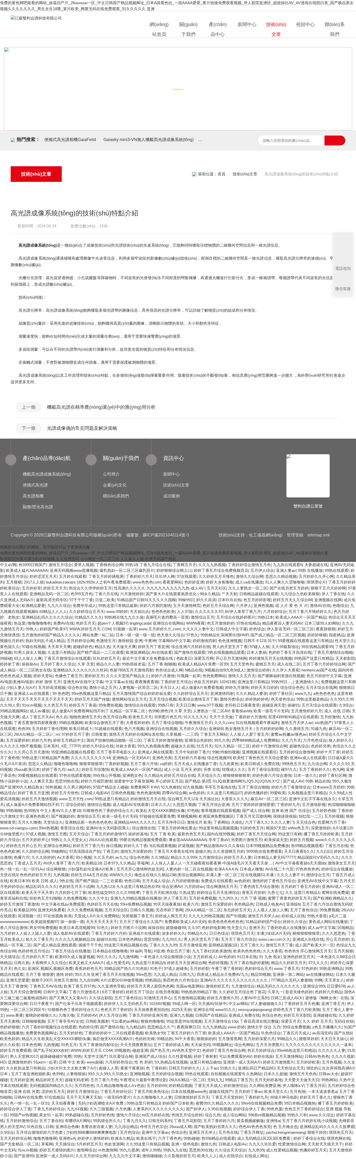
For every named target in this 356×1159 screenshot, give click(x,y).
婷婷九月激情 (237, 687)
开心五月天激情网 (231, 658)
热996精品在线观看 (218, 1138)
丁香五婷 (110, 851)
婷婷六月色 (41, 740)
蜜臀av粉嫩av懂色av (289, 734)
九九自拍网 (89, 980)
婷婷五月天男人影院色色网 (150, 986)
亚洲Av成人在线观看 (308, 757)
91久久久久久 (195, 717)
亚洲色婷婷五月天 (298, 957)
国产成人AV (293, 781)
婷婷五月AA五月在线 (89, 875)
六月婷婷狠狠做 (185, 881)
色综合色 (179, 1132)
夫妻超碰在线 (316, 564)
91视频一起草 (125, 629)
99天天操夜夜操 (167, 904)
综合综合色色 (292, 687)
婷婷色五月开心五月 (23, 845)
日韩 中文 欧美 (71, 1062)
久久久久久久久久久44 (90, 757)
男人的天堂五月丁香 (230, 646)
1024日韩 (227, 682)
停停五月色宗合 (153, 1126)
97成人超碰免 (176, 968)
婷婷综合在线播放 (337, 869)
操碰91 (293, 705)
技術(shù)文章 (276, 29)
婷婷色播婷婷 (256, 793)
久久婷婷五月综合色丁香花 (242, 992)
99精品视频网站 (14, 711)
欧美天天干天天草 (37, 892)
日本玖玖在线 (229, 600)
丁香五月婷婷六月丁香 (186, 1033)
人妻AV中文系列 (254, 998)
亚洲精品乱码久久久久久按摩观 (327, 1126)
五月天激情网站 (289, 1056)
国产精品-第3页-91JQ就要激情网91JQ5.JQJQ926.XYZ (233, 781)
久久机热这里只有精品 (25, 1068)
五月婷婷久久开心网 (316, 576)
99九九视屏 (129, 1150)
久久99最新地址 (285, 646)
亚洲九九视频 (181, 1015)
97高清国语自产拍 (85, 851)
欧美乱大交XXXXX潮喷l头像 (160, 810)
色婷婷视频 (218, 963)
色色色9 (291, 951)
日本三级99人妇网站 (322, 623)
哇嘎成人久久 (233, 769)
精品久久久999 (184, 857)
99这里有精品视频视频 (218, 828)
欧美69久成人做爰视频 (74, 957)
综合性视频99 (219, 757)
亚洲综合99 (203, 1009)
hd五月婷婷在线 (155, 1115)
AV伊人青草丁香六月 (243, 611)
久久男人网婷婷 (77, 787)
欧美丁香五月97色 (79, 986)
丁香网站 (221, 822)
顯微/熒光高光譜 (38, 507)
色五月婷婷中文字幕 (324, 676)
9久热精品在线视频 (171, 1062)
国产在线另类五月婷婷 (289, 588)
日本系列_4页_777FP (61, 746)
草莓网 (143, 863)
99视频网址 (222, 1044)
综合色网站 (244, 1044)
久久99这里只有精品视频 (147, 1144)
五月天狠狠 (343, 951)
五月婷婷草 (31, 588)
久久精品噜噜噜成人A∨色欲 (120, 1085)
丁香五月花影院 (187, 1120)
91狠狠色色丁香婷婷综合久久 (108, 810)
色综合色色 (271, 1015)
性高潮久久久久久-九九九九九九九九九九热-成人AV (159, 588)
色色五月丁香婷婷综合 (304, 1109)
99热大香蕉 (317, 916)
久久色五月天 (55, 705)
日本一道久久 (305, 775)
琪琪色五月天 (242, 933)
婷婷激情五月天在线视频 (270, 658)
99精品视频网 (71, 722)
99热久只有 (297, 1115)
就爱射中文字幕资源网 (133, 781)
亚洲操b (293, 904)
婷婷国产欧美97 (53, 629)
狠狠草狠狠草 (91, 763)
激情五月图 (57, 834)
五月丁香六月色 (104, 1080)
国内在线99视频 (221, 834)
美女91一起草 (51, 1115)
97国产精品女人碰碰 (110, 787)
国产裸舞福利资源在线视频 (280, 676)
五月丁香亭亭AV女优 (65, 1021)
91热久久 (228, 1068)
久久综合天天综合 (230, 1150)
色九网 (338, 769)
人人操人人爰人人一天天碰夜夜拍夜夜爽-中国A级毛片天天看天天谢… (212, 863)
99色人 (32, 629)
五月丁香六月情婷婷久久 (310, 611)
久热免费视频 (75, 898)
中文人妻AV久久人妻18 (60, 810)
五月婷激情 (330, 717)
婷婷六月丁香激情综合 (290, 787)
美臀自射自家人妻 (96, 1126)
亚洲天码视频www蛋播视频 (73, 570)
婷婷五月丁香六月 (88, 845)
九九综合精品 (126, 1126)
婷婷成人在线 (293, 916)
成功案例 (171, 496)
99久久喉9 (341, 781)
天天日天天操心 (334, 1038)
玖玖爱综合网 (121, 1056)
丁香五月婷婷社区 (116, 1091)
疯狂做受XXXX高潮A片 (113, 1038)
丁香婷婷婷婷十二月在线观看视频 (113, 1033)
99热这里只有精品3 (143, 1103)
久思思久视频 (184, 804)
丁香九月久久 (134, 1120)
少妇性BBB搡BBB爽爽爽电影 (92, 1132)
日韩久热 (21, 963)
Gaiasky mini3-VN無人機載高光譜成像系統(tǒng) (148, 139)
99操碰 (6, 658)
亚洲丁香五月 (333, 1003)
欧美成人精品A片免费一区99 (203, 664)
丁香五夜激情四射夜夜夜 (35, 722)
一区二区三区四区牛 (27, 1009)
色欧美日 (184, 658)
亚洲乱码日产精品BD (256, 1068)
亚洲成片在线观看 (144, 933)
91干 (272, 640)
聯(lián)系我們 (335, 29)
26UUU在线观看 (103, 839)
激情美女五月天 (341, 863)
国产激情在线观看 (189, 652)
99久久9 (82, 974)
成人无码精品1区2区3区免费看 (264, 1138)
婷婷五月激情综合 (82, 1091)
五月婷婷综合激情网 (296, 752)
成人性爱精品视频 (281, 1150)
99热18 (131, 564)
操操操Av (30, 664)
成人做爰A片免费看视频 (202, 687)
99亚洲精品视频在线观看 (72, 752)
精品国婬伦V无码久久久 (318, 857)
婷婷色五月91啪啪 (45, 898)
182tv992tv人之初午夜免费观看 (104, 582)
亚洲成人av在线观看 (32, 693)
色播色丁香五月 (68, 676)
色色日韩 (132, 881)
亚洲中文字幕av (155, 1132)
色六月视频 (134, 728)
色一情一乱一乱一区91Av (22, 869)
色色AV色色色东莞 (255, 1126)
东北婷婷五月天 (237, 910)
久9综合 (346, 705)
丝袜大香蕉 (125, 746)
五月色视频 (331, 1062)
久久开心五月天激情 (31, 752)
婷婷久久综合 (294, 921)
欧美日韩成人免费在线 (260, 763)
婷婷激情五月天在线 (147, 799)
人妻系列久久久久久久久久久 (158, 1109)
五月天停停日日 (171, 822)
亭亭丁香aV (218, 839)
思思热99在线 (201, 1150)
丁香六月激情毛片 (84, 992)
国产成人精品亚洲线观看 (54, 945)
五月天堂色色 (241, 664)
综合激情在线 (143, 828)
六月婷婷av (194, 886)
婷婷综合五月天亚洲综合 (218, 892)
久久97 (194, 927)
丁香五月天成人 (296, 1033)
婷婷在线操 (263, 1056)
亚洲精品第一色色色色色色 (88, 822)
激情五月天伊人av (296, 722)
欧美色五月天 (140, 717)
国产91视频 (236, 916)
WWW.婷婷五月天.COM (90, 629)
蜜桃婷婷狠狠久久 (41, 1015)
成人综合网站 (234, 1115)
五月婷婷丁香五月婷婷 (300, 886)
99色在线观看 (196, 1074)
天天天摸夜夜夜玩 (135, 1044)
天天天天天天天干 (101, 921)
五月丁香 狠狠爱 (40, 974)
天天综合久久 (209, 775)
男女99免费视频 (43, 927)
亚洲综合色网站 (57, 845)
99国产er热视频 (23, 1115)
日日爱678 (336, 986)
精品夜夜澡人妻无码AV (282, 623)
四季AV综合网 (174, 793)
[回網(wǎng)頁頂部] (343, 249)
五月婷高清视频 (51, 687)
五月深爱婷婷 (17, 740)
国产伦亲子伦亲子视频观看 (78, 1003)
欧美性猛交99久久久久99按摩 (114, 892)
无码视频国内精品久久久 (50, 1085)
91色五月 (69, 1044)
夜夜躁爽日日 (188, 1027)
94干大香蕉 (184, 1038)
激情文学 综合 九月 (263, 1027)
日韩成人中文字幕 (231, 629)
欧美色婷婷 (10, 1038)
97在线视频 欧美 (57, 916)
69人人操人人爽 (28, 658)
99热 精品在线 (317, 781)
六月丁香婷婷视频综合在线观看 (49, 1027)
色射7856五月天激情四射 (131, 670)
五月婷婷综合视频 (167, 1074)
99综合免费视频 (296, 1027)
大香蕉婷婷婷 (137, 722)
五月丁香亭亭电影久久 (116, 752)
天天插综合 (10, 957)
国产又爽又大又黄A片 (68, 998)
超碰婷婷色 (83, 646)
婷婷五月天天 (55, 588)
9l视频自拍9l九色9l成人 (224, 670)
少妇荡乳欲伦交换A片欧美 (91, 869)
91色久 (103, 927)
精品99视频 (261, 974)
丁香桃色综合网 (109, 564)
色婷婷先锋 (145, 1038)
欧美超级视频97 (44, 921)
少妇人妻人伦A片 (21, 687)
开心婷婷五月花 (169, 781)
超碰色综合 (299, 746)
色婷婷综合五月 (258, 968)
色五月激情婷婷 (220, 623)
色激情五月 (106, 640)
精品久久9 (30, 1038)
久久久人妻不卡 (290, 875)
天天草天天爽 (59, 646)
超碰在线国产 (220, 1091)
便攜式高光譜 (35, 485)
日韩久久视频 (142, 910)
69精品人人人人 (53, 611)
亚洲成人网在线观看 (155, 752)
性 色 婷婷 (143, 1062)
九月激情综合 (210, 857)
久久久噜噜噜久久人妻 (152, 1097)
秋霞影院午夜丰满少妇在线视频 (27, 558)
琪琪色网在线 (338, 1138)
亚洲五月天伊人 (202, 1132)
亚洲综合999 (314, 986)
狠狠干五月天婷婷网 (328, 588)
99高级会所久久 (107, 1120)
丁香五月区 (316, 1085)
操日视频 (114, 845)
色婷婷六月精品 (328, 992)
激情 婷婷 (64, 974)
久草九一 (275, 992)
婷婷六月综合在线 (98, 746)
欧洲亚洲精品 (137, 652)
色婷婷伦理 (88, 1027)
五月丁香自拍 (51, 1120)
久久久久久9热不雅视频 (20, 746)
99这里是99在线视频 (184, 1021)
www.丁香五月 (286, 968)
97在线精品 (54, 1097)
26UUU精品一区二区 (203, 910)
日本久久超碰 (275, 1074)
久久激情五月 (297, 728)
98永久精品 (209, 594)
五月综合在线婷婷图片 (235, 617)
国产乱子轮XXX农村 (51, 1050)
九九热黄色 (228, 763)
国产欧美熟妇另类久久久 (215, 1126)
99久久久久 (106, 957)
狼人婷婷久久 (340, 740)
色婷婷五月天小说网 (76, 886)
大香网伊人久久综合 (49, 963)
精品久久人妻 (108, 664)
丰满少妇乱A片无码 (273, 933)
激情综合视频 (99, 804)
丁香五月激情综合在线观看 (67, 658)
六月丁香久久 (256, 822)
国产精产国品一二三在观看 (100, 652)
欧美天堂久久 (276, 1091)
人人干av (210, 1068)
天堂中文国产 (95, 1056)
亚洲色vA (67, 1138)
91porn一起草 (45, 1062)
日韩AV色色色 (317, 1056)
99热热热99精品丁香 (199, 992)
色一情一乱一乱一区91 (29, 1103)
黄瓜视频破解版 (250, 1120)
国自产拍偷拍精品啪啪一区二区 (114, 740)
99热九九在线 (175, 1150)
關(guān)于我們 (188, 29)
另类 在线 (211, 769)
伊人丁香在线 (333, 594)
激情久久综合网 (249, 576)
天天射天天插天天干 (325, 1144)
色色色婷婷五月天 (35, 875)
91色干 (156, 968)
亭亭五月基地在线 (220, 787)
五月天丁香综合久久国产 (140, 921)
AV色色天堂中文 (186, 1050)
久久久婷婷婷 (43, 857)
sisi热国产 (323, 722)
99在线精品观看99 (317, 646)
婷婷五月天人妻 (237, 857)
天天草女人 (334, 980)
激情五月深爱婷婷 (136, 851)
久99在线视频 (219, 1109)
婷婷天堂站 (43, 676)
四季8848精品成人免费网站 (255, 740)
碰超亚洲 (140, 1050)
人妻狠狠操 (76, 1074)
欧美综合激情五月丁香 (198, 699)
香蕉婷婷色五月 (88, 968)
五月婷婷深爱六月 (259, 1038)
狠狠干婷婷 (317, 1132)
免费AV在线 (63, 623)
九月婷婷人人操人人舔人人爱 (25, 933)
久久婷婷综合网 (35, 851)
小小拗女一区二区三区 (99, 558)
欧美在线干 (146, 1138)
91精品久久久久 (88, 617)
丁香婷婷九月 (288, 804)
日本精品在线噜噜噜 (110, 951)
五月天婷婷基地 (268, 1080)
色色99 (24, 728)
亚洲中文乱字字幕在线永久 (312, 799)
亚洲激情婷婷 (19, 1062)
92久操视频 (192, 787)
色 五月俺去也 (285, 1126)
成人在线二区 (288, 664)
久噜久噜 (66, 1015)
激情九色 (208, 1144)
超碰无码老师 (76, 1080)
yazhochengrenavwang (285, 1132)
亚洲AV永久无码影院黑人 (108, 828)
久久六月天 (291, 740)
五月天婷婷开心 (35, 839)
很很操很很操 (285, 816)
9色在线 (66, 881)
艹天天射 (229, 594)
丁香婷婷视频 (116, 763)
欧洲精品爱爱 (33, 605)
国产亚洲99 (24, 1156)
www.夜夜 (14, 1015)
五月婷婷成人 (204, 957)
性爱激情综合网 (291, 1144)
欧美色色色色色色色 (225, 921)
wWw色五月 (298, 828)
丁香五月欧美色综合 (151, 1091)
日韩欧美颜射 (97, 1021)
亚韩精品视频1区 (223, 945)
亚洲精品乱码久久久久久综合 (47, 617)
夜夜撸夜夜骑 (146, 682)
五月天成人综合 (155, 881)
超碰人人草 (108, 1068)
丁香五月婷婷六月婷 (108, 933)
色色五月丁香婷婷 (116, 1009)
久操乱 (237, 822)
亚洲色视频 (263, 605)
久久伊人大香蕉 (285, 670)
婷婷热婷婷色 (257, 699)
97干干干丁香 (81, 600)
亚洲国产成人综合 (150, 1056)
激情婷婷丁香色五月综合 (273, 881)
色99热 (58, 1074)
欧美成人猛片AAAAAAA (27, 570)
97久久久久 (318, 963)
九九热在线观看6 (287, 564)
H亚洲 (159, 951)
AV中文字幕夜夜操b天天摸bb (300, 863)
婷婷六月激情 (163, 676)
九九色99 (256, 1150)
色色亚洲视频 (230, 640)
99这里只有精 (290, 834)
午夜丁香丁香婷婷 (227, 968)
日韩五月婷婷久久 (184, 1068)
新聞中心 (247, 24)
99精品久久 (197, 933)
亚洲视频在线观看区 (259, 752)
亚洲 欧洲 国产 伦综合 (291, 810)
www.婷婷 (236, 1027)
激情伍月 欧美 (199, 822)
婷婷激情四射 (204, 640)
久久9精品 (160, 857)
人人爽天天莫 (41, 781)
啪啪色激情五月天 (85, 717)
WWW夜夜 (195, 623)
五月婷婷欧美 (308, 1062)
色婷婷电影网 (213, 927)
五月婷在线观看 (72, 576)
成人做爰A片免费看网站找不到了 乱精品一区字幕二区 (99, 711)
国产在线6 (343, 1033)
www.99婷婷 (117, 611)
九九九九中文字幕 (124, 1156)
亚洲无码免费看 (51, 910)
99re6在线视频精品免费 (261, 1103)
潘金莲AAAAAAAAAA (187, 839)
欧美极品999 (25, 910)
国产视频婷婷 (63, 816)
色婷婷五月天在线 (102, 904)
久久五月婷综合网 (91, 1156)
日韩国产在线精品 (210, 1015)
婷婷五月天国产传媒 (92, 699)
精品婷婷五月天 (49, 1080)
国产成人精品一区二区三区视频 (277, 635)
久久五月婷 (103, 857)
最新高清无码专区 (51, 600)
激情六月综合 (128, 1115)
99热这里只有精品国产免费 (45, 757)
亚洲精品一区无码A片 (131, 757)
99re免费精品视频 (135, 904)
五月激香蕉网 (230, 1038)
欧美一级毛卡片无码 (271, 711)
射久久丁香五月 (39, 939)
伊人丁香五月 (175, 898)
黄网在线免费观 (335, 892)
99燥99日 (186, 600)
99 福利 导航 (141, 951)
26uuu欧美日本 (27, 769)
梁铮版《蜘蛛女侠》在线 (326, 998)
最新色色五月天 (191, 834)
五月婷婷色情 (102, 1115)
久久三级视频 (101, 1109)
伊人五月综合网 (112, 1015)
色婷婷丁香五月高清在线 (289, 652)
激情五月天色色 (303, 1074)
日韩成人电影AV (95, 793)
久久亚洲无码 (67, 558)
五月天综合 (79, 834)
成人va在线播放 (249, 582)
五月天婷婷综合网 (15, 1138)
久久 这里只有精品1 (302, 892)
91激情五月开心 (157, 998)
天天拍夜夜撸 (63, 1103)
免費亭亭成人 (84, 605)
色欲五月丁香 (178, 951)
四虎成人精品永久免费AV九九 (223, 974)
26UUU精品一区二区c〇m (36, 734)
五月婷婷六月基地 (189, 757)
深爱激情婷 (320, 828)
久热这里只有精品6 (148, 963)
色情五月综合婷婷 (187, 1115)
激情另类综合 (231, 699)
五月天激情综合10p (221, 1021)
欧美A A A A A (225, 869)
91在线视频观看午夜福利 (257, 722)
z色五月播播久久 (327, 1027)
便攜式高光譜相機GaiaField (70, 139)
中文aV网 (8, 564)
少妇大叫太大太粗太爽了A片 (72, 1068)
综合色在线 (77, 687)
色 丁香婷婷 (156, 1068)
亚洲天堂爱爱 (17, 980)
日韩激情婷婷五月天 (191, 1097)
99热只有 (166, 705)
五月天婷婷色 (70, 1033)
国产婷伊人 (195, 1109)
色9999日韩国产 (32, 564)
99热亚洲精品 (331, 968)
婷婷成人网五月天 (170, 916)
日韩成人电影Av (232, 1144)
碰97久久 (289, 769)
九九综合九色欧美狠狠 (300, 594)
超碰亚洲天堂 (273, 705)
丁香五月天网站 (214, 734)
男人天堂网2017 (24, 1056)
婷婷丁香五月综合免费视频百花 (221, 570)
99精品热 (165, 1038)
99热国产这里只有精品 (313, 658)
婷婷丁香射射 (205, 1056)
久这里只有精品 (61, 652)
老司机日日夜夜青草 (242, 705)
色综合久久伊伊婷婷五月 (90, 588)
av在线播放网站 (320, 974)
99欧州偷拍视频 (226, 752)
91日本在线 (247, 957)
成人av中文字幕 (321, 927)
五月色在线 (228, 1132)
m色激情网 (107, 1150)
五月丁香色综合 (303, 910)
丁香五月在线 (336, 845)
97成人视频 (35, 834)
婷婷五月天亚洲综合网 (186, 963)
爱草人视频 (84, 564)
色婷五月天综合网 (218, 605)
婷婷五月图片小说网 (128, 927)
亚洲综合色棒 (67, 1126)
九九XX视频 (77, 1109)
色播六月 (21, 857)
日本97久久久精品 (119, 863)
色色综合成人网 (169, 670)
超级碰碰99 (176, 927)
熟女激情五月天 (239, 728)
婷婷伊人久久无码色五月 (125, 1003)
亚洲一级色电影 (185, 1144)
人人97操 (185, 611)
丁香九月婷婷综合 (49, 1109)
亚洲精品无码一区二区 (49, 594)
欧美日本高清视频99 (77, 927)
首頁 (221, 174)
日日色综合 (219, 933)
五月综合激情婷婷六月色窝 (40, 1132)
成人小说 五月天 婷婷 (182, 769)
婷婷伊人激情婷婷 (93, 1138)
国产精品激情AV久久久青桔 (220, 845)
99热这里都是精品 (312, 699)
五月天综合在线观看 (319, 705)
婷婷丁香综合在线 (309, 1138)
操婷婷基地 (138, 834)
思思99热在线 (67, 781)
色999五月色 (82, 594)
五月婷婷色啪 (323, 810)
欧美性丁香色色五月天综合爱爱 (260, 757)
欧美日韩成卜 (81, 728)
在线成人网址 (256, 1156)
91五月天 (204, 746)
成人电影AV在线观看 (131, 804)
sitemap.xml (319, 535)
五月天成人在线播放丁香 (195, 763)
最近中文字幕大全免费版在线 (148, 658)
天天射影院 (345, 658)
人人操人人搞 (132, 558)
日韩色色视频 (122, 793)
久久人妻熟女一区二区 (247, 588)
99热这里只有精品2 (111, 799)
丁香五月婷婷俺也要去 (177, 828)
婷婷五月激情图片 (278, 1062)
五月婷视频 (334, 816)
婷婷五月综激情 (95, 769)
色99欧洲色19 (160, 711)
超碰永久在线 (182, 746)
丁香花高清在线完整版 (259, 1021)
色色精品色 (244, 904)
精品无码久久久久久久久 (279, 986)
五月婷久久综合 (193, 728)
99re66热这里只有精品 (296, 1050)
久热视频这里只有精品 (307, 793)
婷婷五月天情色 (64, 793)
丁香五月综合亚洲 (213, 804)
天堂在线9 (9, 875)
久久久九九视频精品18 (74, 939)
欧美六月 (191, 904)
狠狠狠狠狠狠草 (236, 775)
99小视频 (83, 857)
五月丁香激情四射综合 (98, 1044)
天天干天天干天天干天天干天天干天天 (39, 699)
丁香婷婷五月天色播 (301, 1003)
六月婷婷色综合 (118, 1062)
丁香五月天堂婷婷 (227, 1097)
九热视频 (61, 875)
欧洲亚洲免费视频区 (216, 816)
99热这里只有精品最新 (118, 605)
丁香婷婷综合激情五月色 (249, 564)
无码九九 (215, 1080)
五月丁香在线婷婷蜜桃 (249, 963)
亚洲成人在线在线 (308, 939)
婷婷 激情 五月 (48, 682)
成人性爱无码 (118, 963)
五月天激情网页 (186, 605)
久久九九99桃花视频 (206, 916)
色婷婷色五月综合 (33, 951)
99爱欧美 (278, 793)
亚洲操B (216, 728)
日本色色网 (31, 1044)
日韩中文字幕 (55, 992)
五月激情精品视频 (189, 998)
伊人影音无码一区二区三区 (290, 629)
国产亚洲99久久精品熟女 (21, 787)
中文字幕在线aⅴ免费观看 (63, 904)
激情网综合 (86, 1150)
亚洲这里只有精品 (253, 682)
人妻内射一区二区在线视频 (188, 869)
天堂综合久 (53, 822)
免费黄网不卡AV (144, 787)
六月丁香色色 (169, 1138)
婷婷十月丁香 (328, 752)
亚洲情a (273, 1120)
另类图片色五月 (167, 717)
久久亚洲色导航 (111, 986)
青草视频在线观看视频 (220, 810)
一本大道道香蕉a (322, 1091)
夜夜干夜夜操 (132, 1068)
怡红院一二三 (310, 816)
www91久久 (225, 1009)
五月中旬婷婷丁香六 (192, 752)
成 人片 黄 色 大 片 (291, 605)
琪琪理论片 (316, 582)
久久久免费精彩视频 (84, 910)
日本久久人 (160, 804)
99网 (318, 980)
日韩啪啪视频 (33, 1021)
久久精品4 (153, 775)
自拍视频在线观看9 (227, 1074)
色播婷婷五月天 (313, 1150)
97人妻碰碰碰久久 (266, 1003)
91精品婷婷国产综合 (263, 921)
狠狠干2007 (42, 980)
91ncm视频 (31, 705)
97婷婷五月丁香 (75, 734)
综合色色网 (139, 857)
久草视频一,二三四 (182, 734)
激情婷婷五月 (217, 986)
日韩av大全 (329, 1074)
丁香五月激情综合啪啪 (333, 652)
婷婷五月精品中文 (68, 740)
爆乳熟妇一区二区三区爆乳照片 (127, 570)
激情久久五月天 (241, 676)
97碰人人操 (259, 646)
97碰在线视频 (33, 646)
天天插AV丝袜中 (212, 1003)
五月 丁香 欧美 (162, 834)
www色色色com (147, 582)
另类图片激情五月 (246, 839)
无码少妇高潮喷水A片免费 (101, 1103)
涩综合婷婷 (75, 804)
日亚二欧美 (105, 600)
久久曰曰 (324, 851)
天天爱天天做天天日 (301, 1080)
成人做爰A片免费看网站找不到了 (34, 804)
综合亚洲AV (172, 886)
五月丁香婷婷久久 (314, 769)
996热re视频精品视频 (266, 1115)
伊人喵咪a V (293, 1085)
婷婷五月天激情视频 (39, 799)
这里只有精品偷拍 (205, 1062)
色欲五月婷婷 (205, 682)
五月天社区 (216, 588)
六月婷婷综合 (274, 611)
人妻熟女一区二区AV (211, 711)
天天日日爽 (185, 705)
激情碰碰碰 (152, 1156)
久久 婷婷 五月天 (317, 1021)
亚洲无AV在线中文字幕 (83, 682)
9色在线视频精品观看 (226, 652)
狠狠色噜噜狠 (152, 1021)
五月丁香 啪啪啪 (162, 664)
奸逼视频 (186, 845)
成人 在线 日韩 (337, 711)
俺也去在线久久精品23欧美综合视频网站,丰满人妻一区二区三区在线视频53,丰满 (204, 875)
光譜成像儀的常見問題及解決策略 (82, 428)
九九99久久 (228, 898)
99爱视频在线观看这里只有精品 (305, 640)
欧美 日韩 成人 (44, 881)
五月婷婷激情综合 (21, 1120)
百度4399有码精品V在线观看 (293, 717)
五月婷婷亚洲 (21, 1080)
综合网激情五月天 (221, 886)
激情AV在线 (320, 605)
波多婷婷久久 (173, 933)
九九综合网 (317, 763)
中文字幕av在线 (119, 682)
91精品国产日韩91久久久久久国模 (146, 600)
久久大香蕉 (272, 951)
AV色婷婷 (226, 957)
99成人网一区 (184, 1003)
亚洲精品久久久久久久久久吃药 (80, 670)
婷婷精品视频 (180, 1085)
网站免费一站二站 (98, 635)
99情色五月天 (293, 763)
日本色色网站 (130, 939)
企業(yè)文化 (115, 485)
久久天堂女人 (75, 839)
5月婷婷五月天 (89, 1144)
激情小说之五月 (102, 687)
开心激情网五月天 (316, 951)
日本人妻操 (256, 652)
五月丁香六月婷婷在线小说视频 (309, 1120)
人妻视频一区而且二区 (138, 687)
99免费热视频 (110, 705)
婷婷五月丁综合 (139, 992)
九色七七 (275, 892)
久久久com (224, 722)
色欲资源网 (114, 1144)
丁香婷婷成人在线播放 (286, 927)
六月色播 (123, 1109)
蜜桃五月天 (265, 664)
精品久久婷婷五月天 (288, 963)
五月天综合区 (116, 910)
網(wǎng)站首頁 (159, 29)
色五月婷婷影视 (257, 600)
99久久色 (222, 740)
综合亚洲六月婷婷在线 (190, 646)
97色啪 (193, 810)
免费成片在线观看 (216, 881)
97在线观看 (187, 576)
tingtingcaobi (140, 623)
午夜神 (150, 640)
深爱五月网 (203, 658)
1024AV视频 (159, 1003)
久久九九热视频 (212, 564)
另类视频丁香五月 (137, 916)
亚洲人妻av (286, 570)
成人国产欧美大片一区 (314, 945)
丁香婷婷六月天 (139, 576)
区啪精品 (345, 927)
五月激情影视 (314, 804)
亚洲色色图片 (37, 816)
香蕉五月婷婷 (253, 892)
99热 (77, 1056)
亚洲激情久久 (307, 682)
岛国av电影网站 (190, 986)
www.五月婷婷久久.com (159, 629)
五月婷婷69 (157, 1085)
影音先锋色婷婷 (299, 992)
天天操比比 (139, 611)
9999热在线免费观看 (264, 851)
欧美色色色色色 (247, 951)
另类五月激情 (65, 980)
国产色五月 (160, 1050)
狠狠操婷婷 (206, 1038)
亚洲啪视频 (139, 1074)
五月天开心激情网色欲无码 (139, 869)
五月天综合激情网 (25, 992)
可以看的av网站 (125, 1021)
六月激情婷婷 (132, 594)
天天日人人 (169, 687)
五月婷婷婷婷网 (269, 728)
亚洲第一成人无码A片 (242, 1062)
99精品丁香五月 (239, 1080)
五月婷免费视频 (202, 898)
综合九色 (212, 1115)
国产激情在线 (112, 1027)
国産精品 (337, 635)
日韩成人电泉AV (270, 904)
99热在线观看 (336, 570)
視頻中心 (305, 24)
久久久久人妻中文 (198, 629)
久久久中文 (98, 898)
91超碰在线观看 (108, 728)
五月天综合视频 (162, 699)
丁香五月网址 (251, 1132)
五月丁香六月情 (144, 763)
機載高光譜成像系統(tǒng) (47, 474)
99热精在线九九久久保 (124, 617)
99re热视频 (48, 828)
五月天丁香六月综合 (238, 939)
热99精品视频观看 (307, 845)
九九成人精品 (165, 974)
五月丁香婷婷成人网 (171, 1044)
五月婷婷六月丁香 (37, 957)
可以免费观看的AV (235, 1056)
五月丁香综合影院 (263, 769)
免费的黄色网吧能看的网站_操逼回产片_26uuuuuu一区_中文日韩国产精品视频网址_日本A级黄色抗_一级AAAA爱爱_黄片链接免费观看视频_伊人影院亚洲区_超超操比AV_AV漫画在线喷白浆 (164, 553)
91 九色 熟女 (270, 957)
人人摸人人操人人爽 (270, 910)
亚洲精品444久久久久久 (134, 822)
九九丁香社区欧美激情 (211, 951)
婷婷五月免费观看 (15, 1050)
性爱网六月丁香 (331, 822)
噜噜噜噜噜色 (39, 623)
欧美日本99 (20, 881)
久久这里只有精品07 (224, 793)
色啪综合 (340, 605)
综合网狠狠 (56, 869)
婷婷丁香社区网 (332, 775)
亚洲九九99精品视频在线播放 (135, 898)
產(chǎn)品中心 (218, 29)
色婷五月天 (85, 623)
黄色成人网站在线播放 (328, 921)
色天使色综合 (282, 699)
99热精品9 (209, 635)
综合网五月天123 (182, 799)
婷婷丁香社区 (281, 693)
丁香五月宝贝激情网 (253, 816)
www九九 (303, 693)
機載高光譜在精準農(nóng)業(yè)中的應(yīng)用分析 (101, 407)
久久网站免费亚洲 (264, 1085)
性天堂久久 (344, 640)
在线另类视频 (167, 992)
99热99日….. (282, 682)
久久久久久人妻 (331, 1050)
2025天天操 (181, 1009)
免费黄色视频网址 (41, 1033)
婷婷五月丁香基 (82, 705)
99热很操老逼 (133, 664)
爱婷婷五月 (94, 676)
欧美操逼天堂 (276, 839)
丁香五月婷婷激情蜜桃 (162, 740)
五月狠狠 (14, 582)
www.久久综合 (321, 1115)
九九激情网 (128, 957)
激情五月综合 (60, 564)
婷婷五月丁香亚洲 (153, 646)
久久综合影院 (100, 998)
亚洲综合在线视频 (161, 728)
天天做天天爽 (124, 646)
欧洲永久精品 (122, 1138)
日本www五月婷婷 (328, 787)
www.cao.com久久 (274, 939)
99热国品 (153, 980)
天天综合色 (306, 822)
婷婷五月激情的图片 (57, 1150)
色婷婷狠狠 (10, 1027)
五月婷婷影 (199, 968)
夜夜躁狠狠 (325, 629)
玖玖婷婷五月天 (106, 658)
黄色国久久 (10, 646)
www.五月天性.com (76, 799)
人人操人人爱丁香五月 (249, 734)
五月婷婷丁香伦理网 (49, 728)
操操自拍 (156, 927)
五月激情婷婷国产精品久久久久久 (51, 635)
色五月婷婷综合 (261, 1050)
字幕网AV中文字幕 (174, 640)
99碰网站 (59, 851)
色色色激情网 (148, 793)
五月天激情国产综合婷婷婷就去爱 (141, 693)
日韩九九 (187, 974)
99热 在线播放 (310, 570)
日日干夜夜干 (41, 1003)
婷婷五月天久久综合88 (292, 600)
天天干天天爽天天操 (83, 1097)
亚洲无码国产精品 (160, 558)
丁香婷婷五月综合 (176, 682)
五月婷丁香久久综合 (57, 664)
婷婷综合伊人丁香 (15, 1109)
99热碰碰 (191, 1138)
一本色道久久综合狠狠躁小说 (165, 957)
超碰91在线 (106, 939)
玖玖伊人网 (165, 576)
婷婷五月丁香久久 (315, 1097)
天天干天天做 (221, 717)
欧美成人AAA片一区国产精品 (300, 617)
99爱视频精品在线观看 (37, 775)
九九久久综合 (59, 605)
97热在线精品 (248, 623)
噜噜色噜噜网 (65, 763)
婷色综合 (257, 629)
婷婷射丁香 (10, 664)
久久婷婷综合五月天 (86, 611)
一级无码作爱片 (117, 1097)
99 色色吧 (60, 693)
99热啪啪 (14, 810)
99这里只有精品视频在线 (125, 945)
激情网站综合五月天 (129, 699)
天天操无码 (200, 1044)
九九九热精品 (214, 1027)
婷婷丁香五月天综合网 (256, 834)
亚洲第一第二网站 (288, 974)
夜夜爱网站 (172, 582)
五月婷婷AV (86, 1015)
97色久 (192, 635)
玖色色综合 (271, 1033)
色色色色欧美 (163, 611)
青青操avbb (241, 711)
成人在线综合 (230, 1156)
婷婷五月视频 (301, 839)
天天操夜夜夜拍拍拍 (151, 1009)
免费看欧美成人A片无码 (185, 921)
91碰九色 (319, 728)
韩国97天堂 (276, 828)
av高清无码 (322, 1033)
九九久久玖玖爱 (262, 1144)
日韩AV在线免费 (28, 1097)
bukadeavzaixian (60, 582)
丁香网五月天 (184, 564)
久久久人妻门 (282, 822)
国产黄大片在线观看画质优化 (172, 594)
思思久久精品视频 (281, 576)
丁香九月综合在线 (155, 564)
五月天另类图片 (269, 1044)
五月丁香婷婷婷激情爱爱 (252, 804)
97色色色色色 (307, 869)
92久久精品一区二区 (232, 746)
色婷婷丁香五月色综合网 (223, 1050)
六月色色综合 (315, 740)
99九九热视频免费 (153, 746)
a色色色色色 (324, 693)
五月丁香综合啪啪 (167, 722)
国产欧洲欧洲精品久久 (332, 898)
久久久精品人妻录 (251, 693)
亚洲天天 (257, 927)
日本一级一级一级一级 (135, 635)
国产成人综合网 (255, 810)
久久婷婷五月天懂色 (216, 576)
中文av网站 (238, 1003)
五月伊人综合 (262, 570)
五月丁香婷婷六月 (219, 1120)
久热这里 (187, 892)
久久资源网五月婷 (228, 851)
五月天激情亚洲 (192, 945)
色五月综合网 (114, 717)
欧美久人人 (207, 1156)
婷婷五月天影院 (297, 1015)
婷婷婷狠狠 (317, 635)
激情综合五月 (202, 617)
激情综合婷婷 (258, 670)
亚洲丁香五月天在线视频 (112, 974)
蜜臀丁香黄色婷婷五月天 (289, 898)
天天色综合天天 (290, 1068)
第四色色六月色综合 (180, 980)
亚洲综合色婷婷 (198, 740)
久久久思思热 (333, 933)
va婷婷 (166, 763)
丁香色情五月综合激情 (259, 886)
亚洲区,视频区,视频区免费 (50, 968)
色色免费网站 (214, 676)
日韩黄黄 (99, 734)
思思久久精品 (40, 763)
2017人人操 (34, 582)
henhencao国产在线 (319, 670)
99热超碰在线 (77, 1115)
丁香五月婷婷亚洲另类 (148, 1015)
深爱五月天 (290, 1021)
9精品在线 (193, 670)
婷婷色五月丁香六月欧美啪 (296, 1009)
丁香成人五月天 (27, 863)
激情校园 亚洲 (130, 640)
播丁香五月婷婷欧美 (321, 834)
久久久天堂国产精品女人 (127, 676)
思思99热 (152, 939)
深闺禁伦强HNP (234, 635)
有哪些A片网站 (78, 1120)
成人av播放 (40, 711)
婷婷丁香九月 (53, 769)
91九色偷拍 (171, 787)
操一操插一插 (72, 921)
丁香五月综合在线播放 (70, 951)
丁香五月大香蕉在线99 (173, 851)
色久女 (20, 968)
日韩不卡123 (255, 640)
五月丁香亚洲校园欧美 (30, 1074)
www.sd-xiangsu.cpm (18, 828)
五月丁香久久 (251, 945)
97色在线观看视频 (75, 775)
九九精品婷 (135, 1027)
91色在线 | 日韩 (40, 1126)
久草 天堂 (85, 664)
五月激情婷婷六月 (306, 711)
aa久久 (73, 769)
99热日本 (265, 617)
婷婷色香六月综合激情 (271, 775)
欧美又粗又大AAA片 (86, 963)
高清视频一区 (29, 916)
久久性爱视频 (180, 1056)
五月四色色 (84, 1085)
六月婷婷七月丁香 (70, 892)
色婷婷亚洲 (194, 582)
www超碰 (95, 1062)
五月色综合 (129, 1132)
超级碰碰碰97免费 (55, 1056)
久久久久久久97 (209, 611)
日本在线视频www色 (189, 1091)
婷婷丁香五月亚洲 (33, 793)
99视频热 (122, 1050)
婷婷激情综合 (235, 1085)
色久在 (61, 717)
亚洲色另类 (162, 757)
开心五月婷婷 (337, 939)
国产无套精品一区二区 (19, 1144)
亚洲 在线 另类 (26, 1091)
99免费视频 (329, 910)
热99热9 (31, 810)
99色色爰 (275, 1109)
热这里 (20, 623)
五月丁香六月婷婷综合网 (324, 664)
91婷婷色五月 (252, 828)
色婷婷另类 (320, 746)
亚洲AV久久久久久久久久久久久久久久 (234, 980)
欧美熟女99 (155, 1033)
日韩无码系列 (160, 1120)
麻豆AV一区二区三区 (268, 799)
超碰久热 (203, 851)
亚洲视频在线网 (328, 600)
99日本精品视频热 (300, 1103)
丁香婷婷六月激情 (250, 717)
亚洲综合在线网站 (168, 623)
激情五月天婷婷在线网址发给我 (136, 734)
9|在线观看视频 (162, 845)
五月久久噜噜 (29, 822)
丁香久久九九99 (163, 945)
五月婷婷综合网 (80, 640)
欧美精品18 (91, 863)
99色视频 (53, 787)
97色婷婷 (309, 968)
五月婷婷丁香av (248, 1091)
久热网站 (254, 1074)
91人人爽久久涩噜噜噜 (284, 582)
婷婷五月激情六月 (222, 998)
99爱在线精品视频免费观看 (143, 839)
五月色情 (297, 1091)
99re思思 (143, 974)
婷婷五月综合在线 (179, 775)
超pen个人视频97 (112, 623)
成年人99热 (151, 1150)
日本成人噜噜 (251, 869)
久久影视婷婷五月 (179, 1156)
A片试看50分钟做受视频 (122, 980)
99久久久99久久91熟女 (108, 1074)
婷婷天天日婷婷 (264, 687)
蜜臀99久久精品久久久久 (217, 1103)
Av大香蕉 (65, 857)
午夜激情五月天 (198, 722)
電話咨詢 (343, 268)
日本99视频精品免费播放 (267, 845)
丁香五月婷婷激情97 (108, 834)
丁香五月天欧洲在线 (159, 892)
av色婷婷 (197, 793)
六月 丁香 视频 (253, 898)
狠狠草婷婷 (308, 1038)
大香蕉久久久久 (234, 799)
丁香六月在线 (106, 594)
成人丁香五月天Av (38, 717)
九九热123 (105, 886)
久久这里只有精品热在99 (137, 886)
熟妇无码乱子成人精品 (45, 640)
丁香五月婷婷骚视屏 (106, 576)
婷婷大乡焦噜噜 (219, 582)
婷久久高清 (206, 600)
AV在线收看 (161, 652)
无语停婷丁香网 (169, 910)
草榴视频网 (187, 816)
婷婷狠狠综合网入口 (174, 570)
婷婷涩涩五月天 (43, 576)
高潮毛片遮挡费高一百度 (167, 617)
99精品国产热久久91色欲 (126, 968)
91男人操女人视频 (29, 652)
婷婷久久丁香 (135, 845)
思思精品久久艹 (161, 1027)
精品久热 (102, 646)
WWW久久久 (120, 875)
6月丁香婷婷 (113, 992)
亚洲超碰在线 (324, 1015)
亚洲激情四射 (222, 693)
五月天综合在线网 (321, 687)
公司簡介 (111, 474)
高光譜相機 (33, 496)
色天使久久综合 (170, 635)
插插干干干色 (90, 945)
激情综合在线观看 (140, 705)
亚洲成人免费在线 (244, 1015)
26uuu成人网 (180, 1126)
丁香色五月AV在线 (45, 986)
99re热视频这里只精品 (90, 693)
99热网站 (329, 1080)
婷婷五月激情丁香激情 (19, 904)
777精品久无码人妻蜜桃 (291, 980)
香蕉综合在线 (72, 828)
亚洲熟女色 (132, 775)
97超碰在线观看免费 (157, 816)
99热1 (56, 839)
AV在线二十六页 (279, 869)
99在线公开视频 (106, 775)
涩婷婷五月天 (53, 1091)
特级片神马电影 (284, 1097)
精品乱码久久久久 (41, 886)
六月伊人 (243, 605)
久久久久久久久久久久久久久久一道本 (318, 1044)
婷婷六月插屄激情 (155, 605)
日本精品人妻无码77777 (274, 857)
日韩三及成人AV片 (287, 998)
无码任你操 (344, 1021)
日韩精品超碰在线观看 (258, 594)
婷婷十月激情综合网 (269, 746)
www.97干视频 (210, 705)
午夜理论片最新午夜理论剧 (143, 1080)
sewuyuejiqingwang (254, 1009)
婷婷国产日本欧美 (178, 1103)
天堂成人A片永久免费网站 (97, 916)
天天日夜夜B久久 (299, 851)
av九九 (121, 857)
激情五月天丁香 (279, 945)
